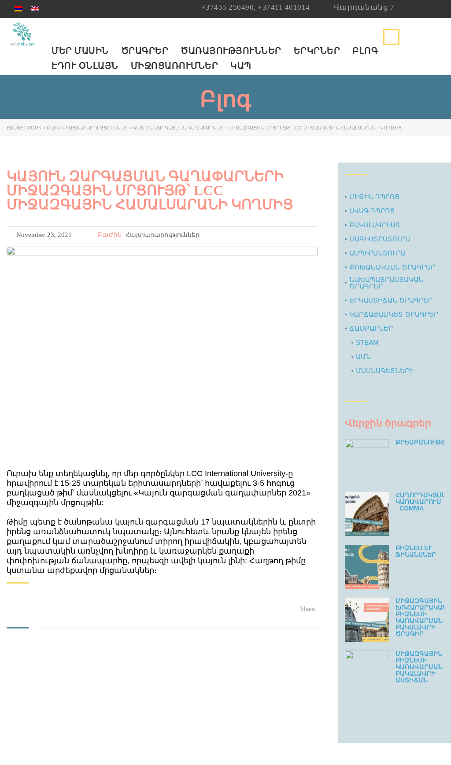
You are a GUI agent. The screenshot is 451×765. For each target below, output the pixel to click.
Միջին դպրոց (374, 196)
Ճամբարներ (371, 328)
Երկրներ (317, 50)
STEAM (367, 342)
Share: (308, 609)
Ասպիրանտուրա (377, 253)
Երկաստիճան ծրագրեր (391, 300)
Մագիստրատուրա (379, 239)
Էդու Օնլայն (85, 65)
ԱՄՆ (363, 356)
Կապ (240, 65)
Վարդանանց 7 (364, 7)
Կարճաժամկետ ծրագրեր (393, 314)
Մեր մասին (80, 50)
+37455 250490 (227, 7)
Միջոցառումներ (174, 65)
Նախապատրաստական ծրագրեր (386, 282)
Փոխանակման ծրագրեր (392, 267)
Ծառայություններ (231, 50)
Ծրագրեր (145, 50)
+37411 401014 (284, 7)
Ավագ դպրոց (372, 210)
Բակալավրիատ (374, 225)
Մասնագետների (385, 370)
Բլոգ (365, 50)
